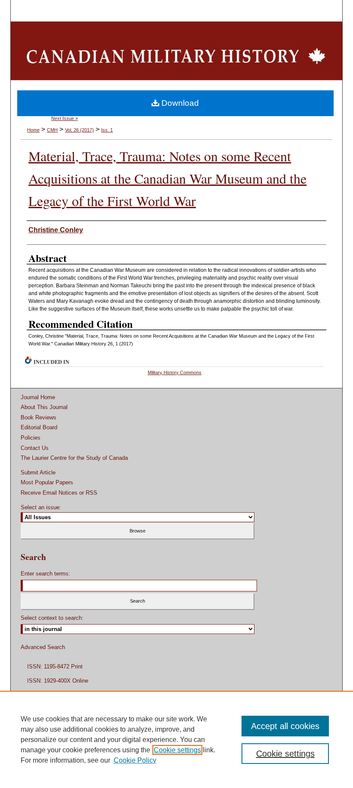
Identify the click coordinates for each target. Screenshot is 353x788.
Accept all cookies (285, 726)
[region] (176, 739)
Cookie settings (177, 750)
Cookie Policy (135, 760)
